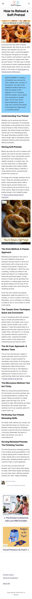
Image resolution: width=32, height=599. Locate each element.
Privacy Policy (8, 575)
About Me (6, 583)
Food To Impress (11, 481)
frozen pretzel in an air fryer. (13, 379)
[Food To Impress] (16, 3)
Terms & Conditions (10, 578)
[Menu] (3, 4)
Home (8, 485)
